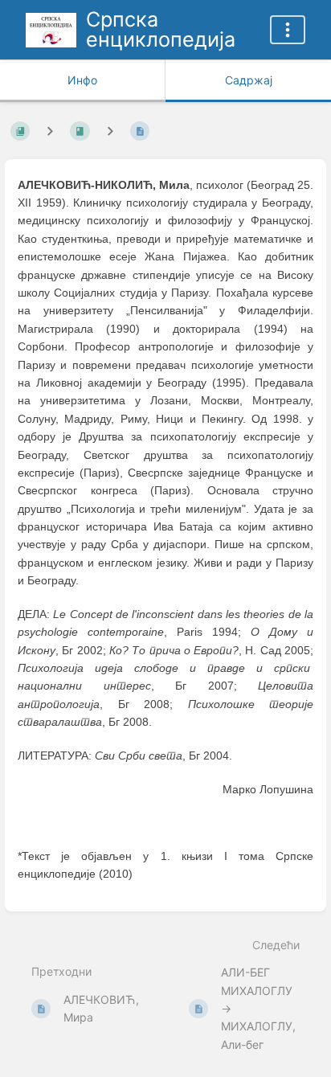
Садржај (248, 80)
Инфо (82, 80)
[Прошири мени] (287, 29)
